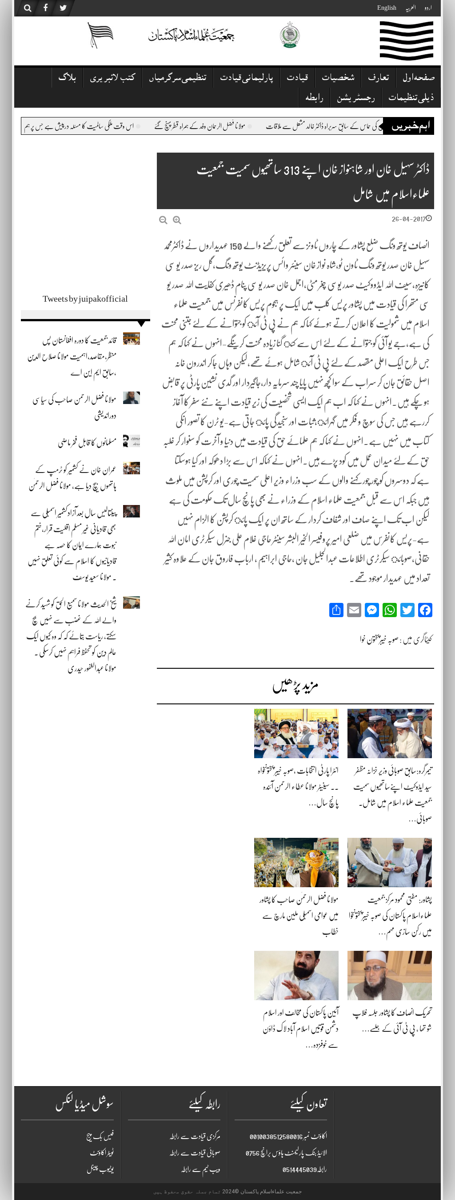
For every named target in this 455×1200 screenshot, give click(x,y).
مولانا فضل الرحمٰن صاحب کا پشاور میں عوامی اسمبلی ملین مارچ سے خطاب (299, 915)
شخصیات (338, 79)
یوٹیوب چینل (100, 1169)
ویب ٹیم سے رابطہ (200, 1169)
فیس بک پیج (100, 1136)
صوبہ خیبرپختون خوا (379, 639)
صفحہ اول (418, 79)
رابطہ (314, 99)
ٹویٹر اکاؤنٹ (102, 1153)
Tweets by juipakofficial (85, 299)
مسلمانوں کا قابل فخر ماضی (87, 442)
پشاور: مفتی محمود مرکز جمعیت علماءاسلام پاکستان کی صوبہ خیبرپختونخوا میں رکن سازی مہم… (390, 915)
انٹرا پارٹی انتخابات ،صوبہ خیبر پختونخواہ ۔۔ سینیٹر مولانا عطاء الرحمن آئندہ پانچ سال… (298, 786)
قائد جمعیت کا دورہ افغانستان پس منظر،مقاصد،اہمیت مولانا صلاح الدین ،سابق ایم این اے (71, 356)
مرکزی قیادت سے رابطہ (194, 1136)
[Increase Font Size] (177, 220)
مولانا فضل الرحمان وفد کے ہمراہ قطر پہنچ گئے (336, 126)
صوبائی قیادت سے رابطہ (194, 1153)
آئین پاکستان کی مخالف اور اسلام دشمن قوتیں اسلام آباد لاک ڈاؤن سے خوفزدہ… (301, 1028)
